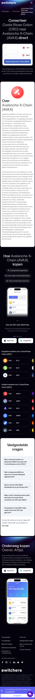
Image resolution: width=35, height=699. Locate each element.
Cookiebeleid (6, 640)
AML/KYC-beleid (7, 644)
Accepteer (17, 696)
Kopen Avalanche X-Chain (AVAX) (17, 62)
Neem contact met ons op (26, 645)
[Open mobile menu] (31, 3)
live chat (5, 525)
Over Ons (23, 637)
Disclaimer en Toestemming (6, 652)
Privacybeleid (6, 637)
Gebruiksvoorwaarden (9, 647)
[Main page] (9, 3)
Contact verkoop (25, 649)
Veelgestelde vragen (26, 640)
